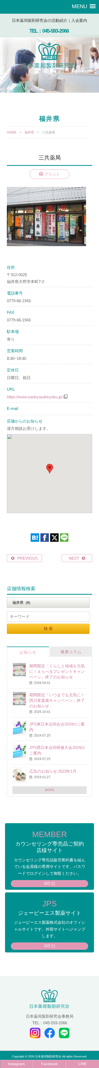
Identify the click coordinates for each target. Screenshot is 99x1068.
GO (47, 883)
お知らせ (28, 652)
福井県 (29, 132)
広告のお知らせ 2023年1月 (53, 771)
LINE (82, 1064)
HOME (11, 132)
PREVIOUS (27, 558)
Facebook (49, 1064)
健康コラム (71, 651)
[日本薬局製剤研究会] (49, 56)
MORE (49, 790)
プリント (51, 174)
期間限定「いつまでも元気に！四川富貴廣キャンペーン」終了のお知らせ (57, 700)
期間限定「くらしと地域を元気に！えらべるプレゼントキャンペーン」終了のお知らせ (57, 671)
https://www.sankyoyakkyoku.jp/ (35, 397)
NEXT (74, 558)
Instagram (16, 1064)
